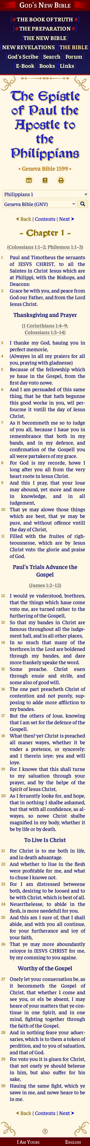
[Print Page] (61, 180)
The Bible (74, 46)
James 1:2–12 (45, 585)
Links (67, 65)
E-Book (25, 65)
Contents (45, 218)
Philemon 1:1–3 (65, 246)
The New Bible (45, 37)
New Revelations (28, 46)
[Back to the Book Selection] (45, 180)
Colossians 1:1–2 (27, 246)
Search (52, 56)
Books (47, 65)
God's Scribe (23, 56)
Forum (73, 56)
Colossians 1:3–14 (44, 332)
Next (67, 218)
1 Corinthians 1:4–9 (45, 325)
